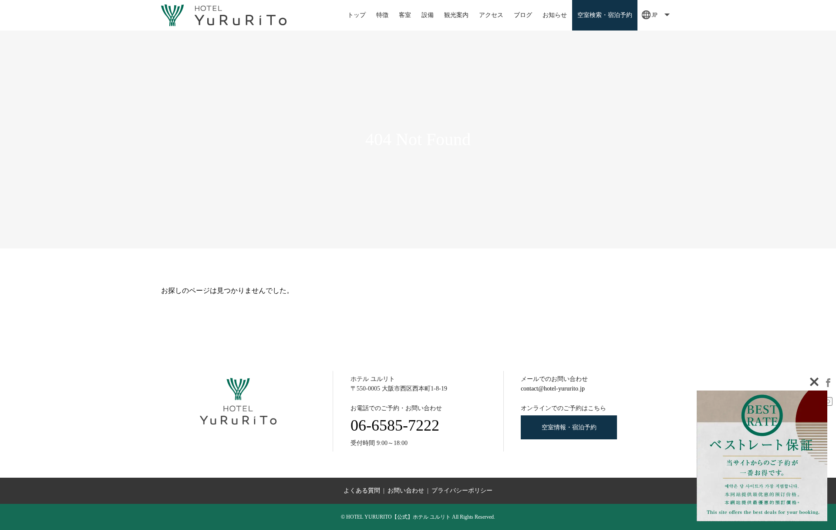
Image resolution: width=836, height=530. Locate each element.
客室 (405, 15)
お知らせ (555, 15)
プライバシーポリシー (461, 490)
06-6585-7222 (395, 425)
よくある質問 (362, 490)
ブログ (523, 15)
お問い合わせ (406, 490)
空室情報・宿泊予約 (569, 427)
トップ (356, 15)
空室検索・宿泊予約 (604, 15)
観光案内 (456, 15)
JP (654, 15)
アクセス (491, 15)
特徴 (382, 15)
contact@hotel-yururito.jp (553, 388)
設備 (427, 15)
